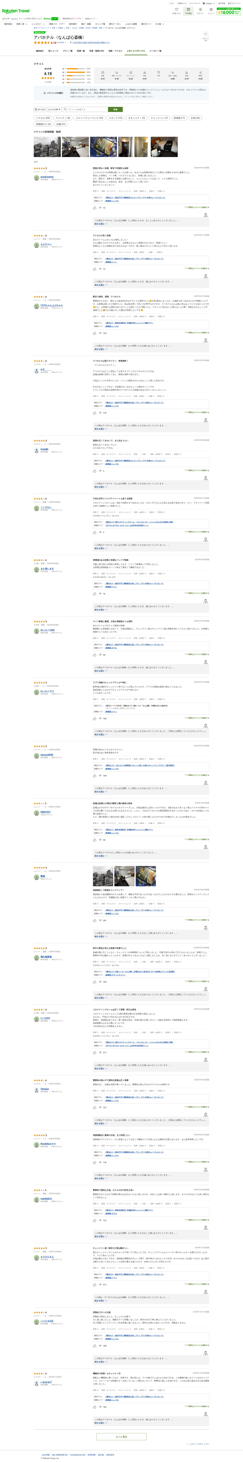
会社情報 (46, 1455)
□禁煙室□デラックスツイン (115, 975)
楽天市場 (221, 3)
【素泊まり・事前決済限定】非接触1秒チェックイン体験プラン (129, 323)
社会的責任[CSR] (77, 1455)
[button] (47, 147)
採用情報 (92, 1455)
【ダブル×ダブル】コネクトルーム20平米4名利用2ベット (127, 525)
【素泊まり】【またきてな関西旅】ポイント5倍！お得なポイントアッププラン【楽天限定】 (140, 765)
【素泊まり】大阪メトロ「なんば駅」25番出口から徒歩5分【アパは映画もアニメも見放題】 (140, 971)
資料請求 (110, 1455)
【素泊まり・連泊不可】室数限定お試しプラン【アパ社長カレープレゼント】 (134, 259)
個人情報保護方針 (60, 1455)
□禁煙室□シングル (112, 201)
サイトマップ (195, 3)
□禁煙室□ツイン (111, 262)
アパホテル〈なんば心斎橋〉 (60, 37)
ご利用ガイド (182, 3)
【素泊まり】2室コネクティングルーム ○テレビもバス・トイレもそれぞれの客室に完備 (139, 522)
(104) (96, 50)
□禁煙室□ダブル (111, 648)
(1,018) (136, 50)
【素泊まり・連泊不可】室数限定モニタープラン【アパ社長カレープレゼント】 (135, 197)
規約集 (101, 1455)
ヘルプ (171, 3)
